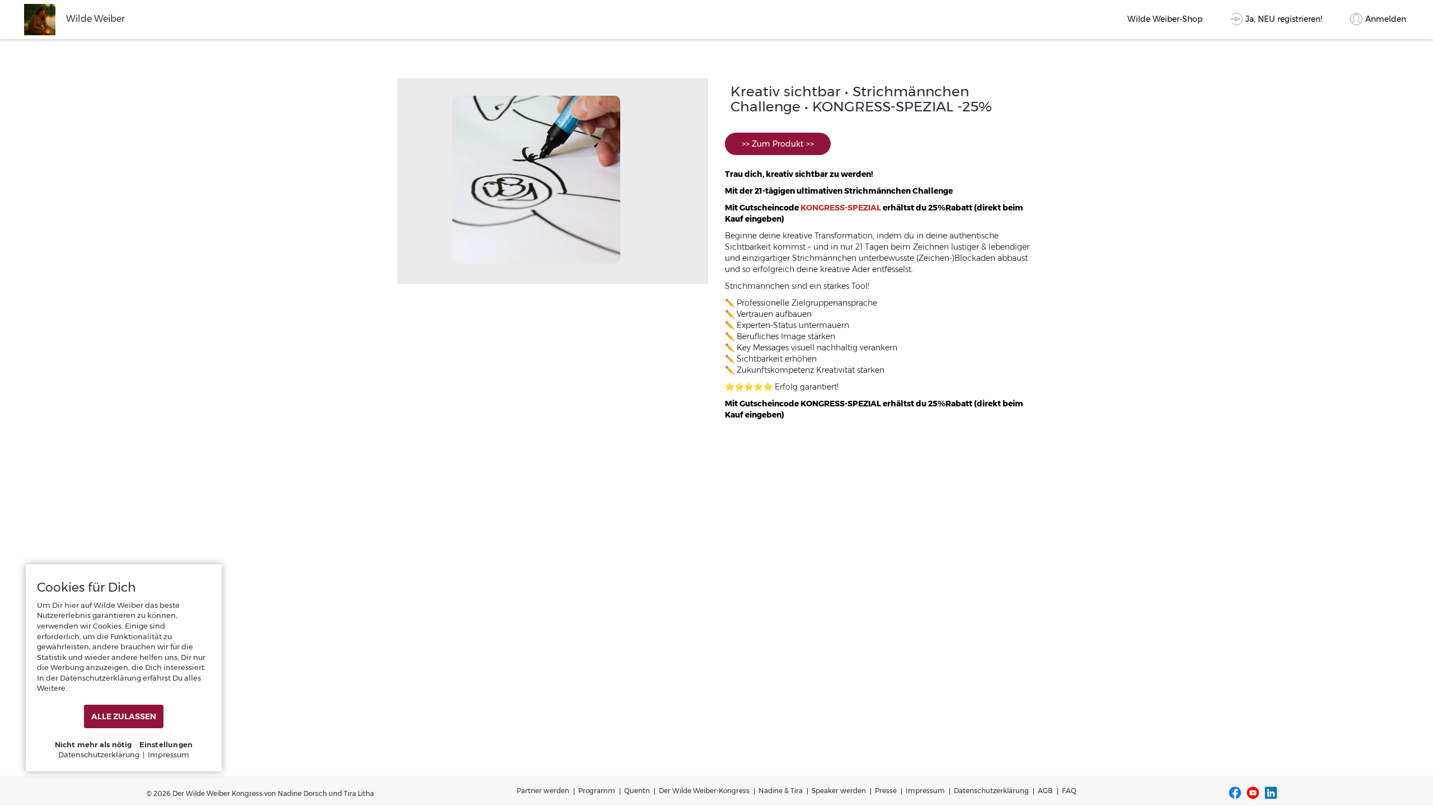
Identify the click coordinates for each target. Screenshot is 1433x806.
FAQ (1069, 790)
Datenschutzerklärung (991, 790)
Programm (596, 790)
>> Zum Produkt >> (778, 144)
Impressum (925, 790)
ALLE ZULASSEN (123, 716)
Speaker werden (839, 790)
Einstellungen (166, 744)
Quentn (637, 790)
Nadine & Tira (780, 790)
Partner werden (543, 790)
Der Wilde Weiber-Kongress (704, 790)
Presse (886, 790)
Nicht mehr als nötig (93, 744)
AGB (1045, 790)
